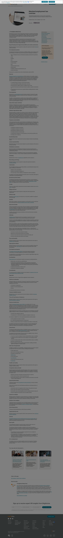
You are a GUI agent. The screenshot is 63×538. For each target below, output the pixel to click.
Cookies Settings (45, 1)
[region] (31, 2)
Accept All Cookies (51, 1)
